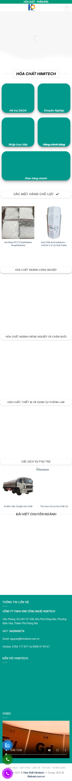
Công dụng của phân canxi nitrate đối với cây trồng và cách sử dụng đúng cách (36, 573)
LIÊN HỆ (36, 768)
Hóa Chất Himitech (33, 772)
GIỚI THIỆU (25, 768)
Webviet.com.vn (36, 776)
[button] (66, 7)
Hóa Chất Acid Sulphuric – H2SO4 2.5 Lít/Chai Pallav (54, 244)
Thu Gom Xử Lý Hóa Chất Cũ (54, 506)
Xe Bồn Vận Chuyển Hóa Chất (18, 506)
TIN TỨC (46, 768)
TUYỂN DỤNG (59, 768)
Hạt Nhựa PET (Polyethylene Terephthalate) (18, 244)
